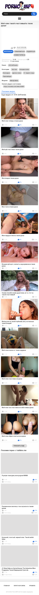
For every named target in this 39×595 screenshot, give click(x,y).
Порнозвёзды (7, 76)
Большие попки (24, 69)
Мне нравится (12, 48)
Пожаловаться (19, 51)
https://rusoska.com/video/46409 (14, 86)
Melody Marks (14, 80)
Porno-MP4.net (16, 592)
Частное (14, 69)
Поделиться (31, 51)
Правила (32, 585)
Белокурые (6, 73)
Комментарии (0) (19, 55)
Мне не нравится (15, 48)
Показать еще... (20, 446)
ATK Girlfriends (13, 65)
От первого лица (29, 73)
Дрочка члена (16, 73)
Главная (7, 585)
